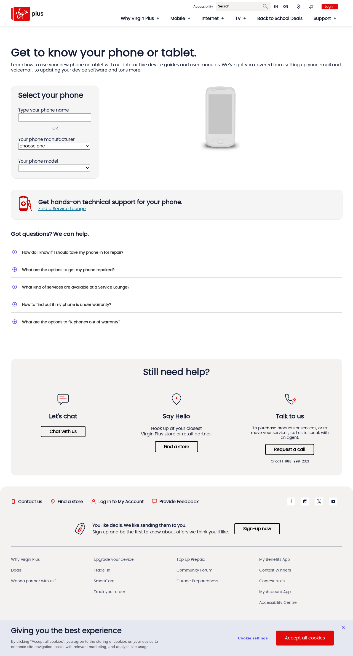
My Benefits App (274, 560)
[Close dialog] (343, 627)
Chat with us (63, 431)
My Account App (275, 592)
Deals (16, 570)
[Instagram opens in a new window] (305, 504)
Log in (330, 6)
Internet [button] (210, 18)
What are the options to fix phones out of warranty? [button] (71, 322)
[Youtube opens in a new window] (333, 504)
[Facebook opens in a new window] (291, 504)
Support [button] (322, 18)
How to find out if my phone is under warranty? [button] (66, 305)
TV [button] (238, 18)
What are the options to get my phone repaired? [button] (68, 270)
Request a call (289, 449)
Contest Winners (275, 570)
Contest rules (272, 581)
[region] (176, 638)
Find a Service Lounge (62, 209)
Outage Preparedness (197, 581)
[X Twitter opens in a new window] (319, 504)
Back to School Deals (280, 18)
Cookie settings (253, 638)
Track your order (109, 592)
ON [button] (285, 6)
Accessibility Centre (278, 603)
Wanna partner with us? (33, 581)
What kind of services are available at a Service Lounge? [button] (75, 287)
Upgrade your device (114, 560)
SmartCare (104, 581)
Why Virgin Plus (25, 560)
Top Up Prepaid (190, 560)
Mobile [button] (177, 18)
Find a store (176, 447)
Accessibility (203, 6)
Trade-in (102, 570)
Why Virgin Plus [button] (137, 18)
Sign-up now (257, 529)
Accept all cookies (305, 638)
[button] (298, 6)
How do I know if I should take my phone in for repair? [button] (72, 253)
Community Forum (194, 570)
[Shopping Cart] (311, 6)
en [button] (276, 6)
